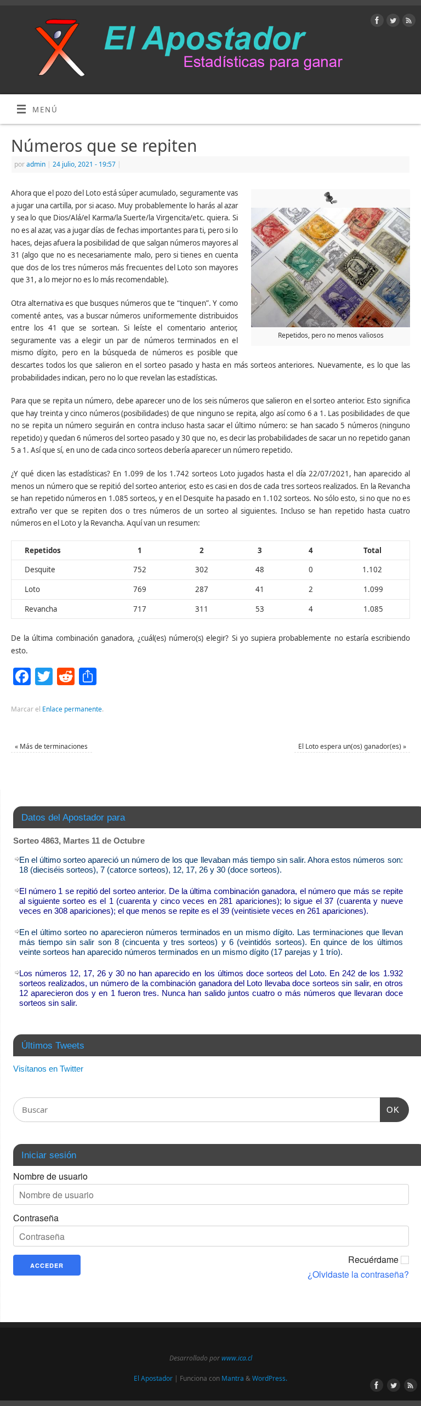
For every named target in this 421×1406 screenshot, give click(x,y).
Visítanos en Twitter (48, 1068)
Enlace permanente (72, 709)
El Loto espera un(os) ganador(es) (352, 746)
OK (390, 1109)
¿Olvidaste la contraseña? (358, 1274)
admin (35, 164)
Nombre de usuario (50, 1176)
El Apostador (153, 1378)
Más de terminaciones (51, 746)
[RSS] (408, 22)
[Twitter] (392, 22)
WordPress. (269, 1378)
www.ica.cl (236, 1358)
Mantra (232, 1378)
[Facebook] (376, 22)
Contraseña (36, 1218)
